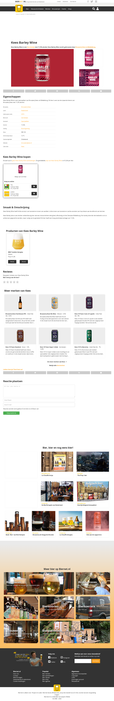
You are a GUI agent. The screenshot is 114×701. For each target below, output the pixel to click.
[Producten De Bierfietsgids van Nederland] (57, 491)
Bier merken (46, 674)
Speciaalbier (25, 121)
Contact (59, 1)
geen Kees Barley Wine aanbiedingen (23, 160)
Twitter (52, 662)
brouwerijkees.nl (26, 143)
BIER (17, 1)
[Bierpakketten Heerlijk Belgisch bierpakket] (93, 491)
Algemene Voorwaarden (79, 674)
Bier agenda (46, 681)
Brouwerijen (56, 9)
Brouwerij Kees (26, 107)
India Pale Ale (93, 347)
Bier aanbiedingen (48, 676)
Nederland (24, 110)
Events (64, 9)
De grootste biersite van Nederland (35, 2)
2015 (22, 114)
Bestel (24, 262)
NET (21, 1)
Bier (27, 9)
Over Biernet (73, 1)
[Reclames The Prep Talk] (93, 462)
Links (73, 677)
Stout (24, 347)
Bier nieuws (46, 677)
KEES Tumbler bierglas (15, 252)
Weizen (59, 314)
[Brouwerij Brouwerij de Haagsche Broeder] (43, 521)
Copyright (75, 676)
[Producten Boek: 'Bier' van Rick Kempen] (17, 521)
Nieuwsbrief (75, 681)
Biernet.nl (47, 697)
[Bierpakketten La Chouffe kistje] (57, 462)
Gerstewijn (31, 47)
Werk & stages (17, 677)
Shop (69, 9)
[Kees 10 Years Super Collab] (55, 336)
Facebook (53, 658)
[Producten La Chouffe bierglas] (70, 521)
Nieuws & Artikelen (37, 9)
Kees (22, 146)
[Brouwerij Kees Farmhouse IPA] (20, 302)
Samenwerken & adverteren (22, 679)
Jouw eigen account (78, 679)
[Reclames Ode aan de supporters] (97, 521)
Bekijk (12, 262)
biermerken (61, 365)
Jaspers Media (65, 697)
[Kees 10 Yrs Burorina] (89, 336)
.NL (24, 1)
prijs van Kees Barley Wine (54, 160)
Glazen (10, 254)
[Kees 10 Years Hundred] (20, 336)
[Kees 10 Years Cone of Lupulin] (89, 302)
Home (17, 14)
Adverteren (65, 1)
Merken (47, 9)
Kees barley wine (31, 14)
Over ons (16, 674)
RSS (64, 662)
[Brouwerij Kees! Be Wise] (55, 302)
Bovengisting (25, 128)
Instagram (66, 658)
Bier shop (45, 679)
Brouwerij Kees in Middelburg (85, 47)
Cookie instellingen (19, 681)
